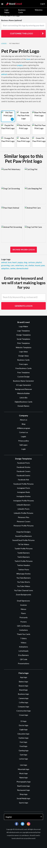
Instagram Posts (23, 488)
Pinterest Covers (23, 521)
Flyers (23, 613)
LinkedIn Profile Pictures (23, 513)
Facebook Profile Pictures (24, 484)
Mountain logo (23, 769)
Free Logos (23, 364)
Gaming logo (23, 750)
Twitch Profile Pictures (24, 561)
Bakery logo (23, 681)
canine (13, 268)
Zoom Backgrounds (23, 594)
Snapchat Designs (23, 532)
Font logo (23, 742)
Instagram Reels (23, 492)
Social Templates (23, 339)
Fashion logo (23, 738)
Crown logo (23, 715)
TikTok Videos (23, 544)
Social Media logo (23, 798)
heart (14, 262)
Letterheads (23, 651)
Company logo (23, 707)
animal (4, 74)
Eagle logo (24, 729)
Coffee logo (23, 702)
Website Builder (23, 393)
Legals (23, 436)
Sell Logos (23, 445)
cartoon (31, 262)
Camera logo (23, 698)
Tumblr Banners (23, 553)
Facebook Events (23, 475)
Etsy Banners (23, 655)
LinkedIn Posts (23, 509)
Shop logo (23, 794)
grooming (5, 265)
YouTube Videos (23, 586)
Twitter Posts (23, 569)
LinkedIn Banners (23, 505)
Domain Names (23, 406)
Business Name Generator (23, 381)
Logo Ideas (23, 351)
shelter (31, 265)
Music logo (23, 773)
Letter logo (23, 759)
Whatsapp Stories (23, 574)
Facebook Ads (23, 480)
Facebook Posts (23, 463)
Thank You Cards (23, 634)
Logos (3, 43)
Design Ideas (23, 356)
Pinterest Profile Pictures (24, 526)
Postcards (24, 617)
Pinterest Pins (23, 517)
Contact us (23, 432)
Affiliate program (23, 428)
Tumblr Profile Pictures (24, 548)
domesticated (22, 268)
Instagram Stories (24, 496)
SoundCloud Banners (23, 536)
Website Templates (23, 347)
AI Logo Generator (23, 385)
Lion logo (23, 765)
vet (26, 265)
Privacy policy (23, 441)
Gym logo (23, 755)
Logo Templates (23, 331)
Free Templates (23, 372)
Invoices (23, 605)
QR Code (23, 659)
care (13, 265)
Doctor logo (23, 725)
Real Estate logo (23, 786)
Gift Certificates (23, 626)
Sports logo (23, 803)
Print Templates (23, 343)
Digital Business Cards (23, 402)
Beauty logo (23, 686)
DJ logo (23, 721)
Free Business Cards (24, 368)
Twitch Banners (23, 557)
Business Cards (21, 11)
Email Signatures (23, 601)
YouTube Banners (24, 578)
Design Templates (23, 335)
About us (23, 420)
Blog (23, 424)
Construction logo (23, 711)
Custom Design (23, 377)
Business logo (23, 694)
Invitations (23, 630)
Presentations (23, 663)
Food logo (23, 746)
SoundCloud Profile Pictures (23, 540)
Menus (23, 609)
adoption (5, 268)
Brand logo (23, 690)
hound (38, 265)
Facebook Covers (23, 471)
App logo (23, 677)
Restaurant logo (23, 790)
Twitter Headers (23, 565)
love (28, 59)
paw (43, 265)
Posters (23, 622)
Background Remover (23, 389)
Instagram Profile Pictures (23, 501)
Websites (38, 10)
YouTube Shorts (23, 582)
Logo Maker (7, 11)
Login (23, 449)
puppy (20, 65)
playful (39, 262)
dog (26, 262)
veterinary (19, 265)
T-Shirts (23, 638)
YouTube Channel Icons (23, 590)
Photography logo (24, 782)
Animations (23, 647)
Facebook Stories (23, 467)
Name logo (23, 777)
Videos (23, 643)
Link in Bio (23, 398)
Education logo (23, 734)
